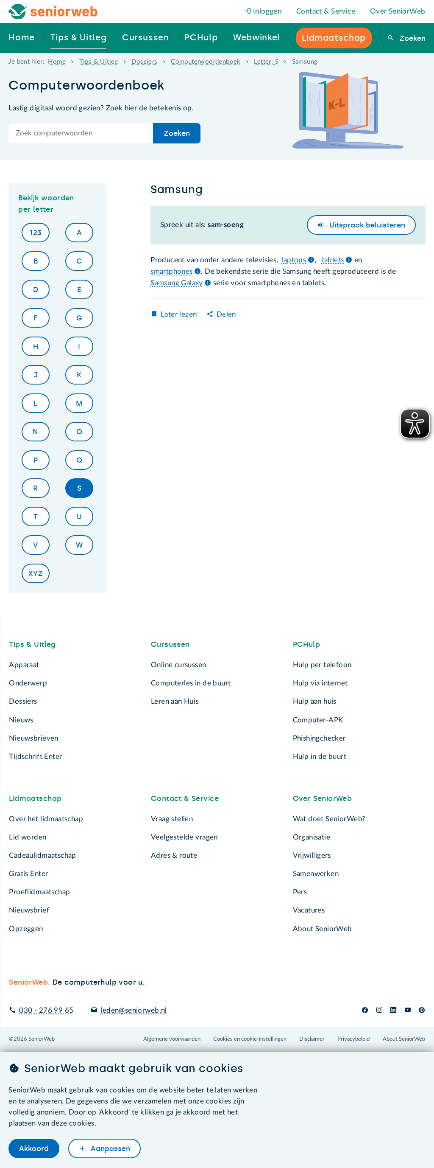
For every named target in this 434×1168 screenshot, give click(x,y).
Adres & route (174, 855)
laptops (293, 260)
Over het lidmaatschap (46, 819)
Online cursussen (178, 664)
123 (35, 232)
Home (57, 62)
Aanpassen (109, 1148)
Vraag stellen (172, 819)
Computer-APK (318, 720)
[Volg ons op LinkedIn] (393, 1010)
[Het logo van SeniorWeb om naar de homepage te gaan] (53, 12)
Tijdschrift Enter (35, 756)
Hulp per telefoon (322, 664)
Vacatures (309, 910)
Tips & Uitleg (98, 62)
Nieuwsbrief (29, 910)
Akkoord (34, 1148)
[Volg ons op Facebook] (365, 1010)
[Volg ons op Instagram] (379, 1010)
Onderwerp (28, 683)
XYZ (35, 573)
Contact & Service (325, 11)
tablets (333, 260)
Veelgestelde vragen (184, 837)
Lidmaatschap (35, 798)
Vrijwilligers (312, 855)
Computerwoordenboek (206, 62)
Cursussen (170, 644)
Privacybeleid (353, 1039)
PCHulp (306, 644)
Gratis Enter (28, 873)
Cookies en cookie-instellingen (250, 1039)
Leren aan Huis (175, 701)
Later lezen (179, 314)
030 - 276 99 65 (46, 1010)
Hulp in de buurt (320, 756)
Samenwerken (316, 873)
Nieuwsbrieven (33, 738)
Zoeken (411, 38)
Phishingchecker (319, 738)
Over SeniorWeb (398, 11)
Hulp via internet (320, 683)
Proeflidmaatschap (39, 892)
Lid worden (27, 837)
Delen (226, 314)
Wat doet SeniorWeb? (329, 819)
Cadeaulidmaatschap (42, 855)
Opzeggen (26, 928)
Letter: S (266, 62)
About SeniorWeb (322, 928)
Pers (300, 892)
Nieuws (21, 720)
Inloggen (266, 11)
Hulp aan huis (315, 701)
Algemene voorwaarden (171, 1039)
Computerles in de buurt (191, 683)
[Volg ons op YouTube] (407, 1010)
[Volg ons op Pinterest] (421, 1010)
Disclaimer (312, 1039)
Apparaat (24, 664)
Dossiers (144, 62)
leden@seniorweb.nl (133, 1010)
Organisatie (311, 837)
